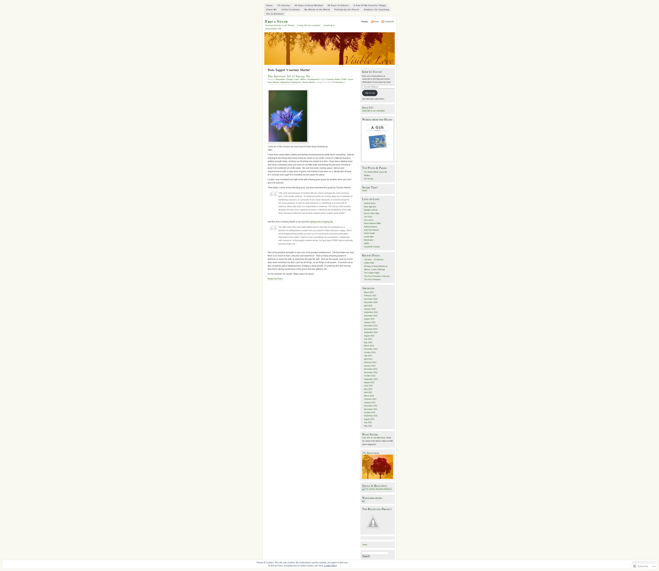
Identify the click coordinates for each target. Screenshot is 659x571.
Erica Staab (276, 21)
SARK (366, 243)
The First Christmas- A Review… (377, 276)
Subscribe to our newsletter (373, 111)
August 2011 (369, 419)
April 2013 (368, 359)
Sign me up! (370, 93)
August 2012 (369, 382)
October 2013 (369, 352)
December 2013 (370, 349)
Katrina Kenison (370, 227)
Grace (296, 79)
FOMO (344, 79)
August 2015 (369, 319)
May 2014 (368, 342)
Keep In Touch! (372, 72)
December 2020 (370, 299)
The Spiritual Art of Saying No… (290, 76)
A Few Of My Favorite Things (370, 5)
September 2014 (371, 332)
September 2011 (371, 416)
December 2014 (370, 326)
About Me (271, 9)
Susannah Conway (372, 247)
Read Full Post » (275, 279)
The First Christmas (372, 279)
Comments (389, 21)
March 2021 (369, 292)
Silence (303, 79)
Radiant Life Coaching (376, 9)
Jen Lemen (368, 220)
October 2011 (369, 412)
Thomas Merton (308, 82)
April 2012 (368, 392)
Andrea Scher (369, 203)
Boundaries (280, 79)
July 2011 (368, 422)
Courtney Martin (333, 79)
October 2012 (369, 376)
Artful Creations (290, 9)
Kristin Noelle (369, 233)
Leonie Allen (369, 237)
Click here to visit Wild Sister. (374, 438)
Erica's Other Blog (371, 213)
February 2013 (370, 362)
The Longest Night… (372, 273)
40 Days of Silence (338, 5)
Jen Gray (368, 217)
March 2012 (369, 396)
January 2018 (369, 309)
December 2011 (370, 406)
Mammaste (368, 240)
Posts (376, 21)
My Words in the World (317, 9)
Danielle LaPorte (371, 210)
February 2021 (370, 296)
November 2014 (370, 329)
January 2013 (369, 366)
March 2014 (369, 346)
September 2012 (371, 379)
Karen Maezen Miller (372, 223)
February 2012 (370, 399)
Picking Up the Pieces (346, 9)
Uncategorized (313, 79)
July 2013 (368, 356)
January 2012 (369, 402)
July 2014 (368, 339)
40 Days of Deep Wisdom (309, 5)
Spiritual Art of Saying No (290, 82)
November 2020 (370, 302)
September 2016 (371, 312)
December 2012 (370, 369)
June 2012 (368, 386)
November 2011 (370, 409)
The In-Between (275, 14)
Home (269, 5)
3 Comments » (338, 82)
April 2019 (368, 306)
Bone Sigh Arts (370, 207)
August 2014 (369, 336)
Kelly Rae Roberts (371, 230)
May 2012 (368, 389)
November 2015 (370, 316)
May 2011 (368, 426)
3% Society (283, 5)
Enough (289, 79)
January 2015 (369, 322)
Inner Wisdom (273, 82)
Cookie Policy (330, 565)
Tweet (364, 190)
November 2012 (370, 372)
